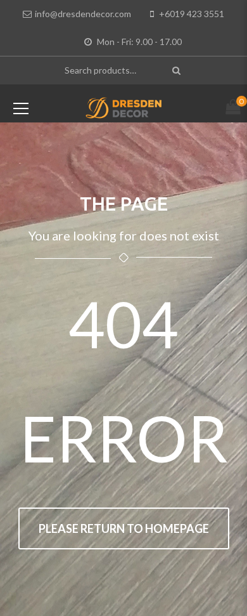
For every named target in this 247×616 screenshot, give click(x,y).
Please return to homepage (124, 528)
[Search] (177, 70)
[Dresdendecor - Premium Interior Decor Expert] (124, 106)
